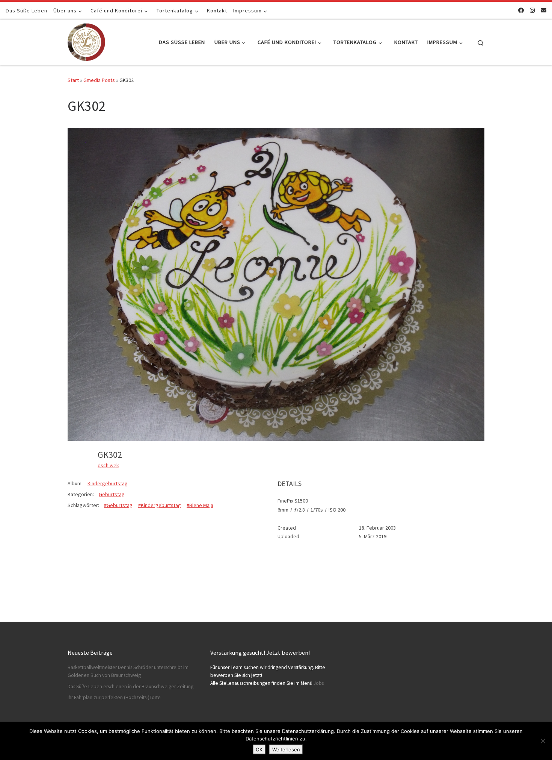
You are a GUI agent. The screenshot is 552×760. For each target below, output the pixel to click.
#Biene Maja (200, 505)
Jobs (319, 683)
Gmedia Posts (99, 80)
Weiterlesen (286, 749)
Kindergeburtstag (107, 483)
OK (259, 749)
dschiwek (108, 465)
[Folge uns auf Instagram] (532, 10)
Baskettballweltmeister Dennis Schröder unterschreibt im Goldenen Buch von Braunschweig (128, 671)
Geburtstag (112, 494)
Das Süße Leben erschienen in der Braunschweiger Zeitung (130, 686)
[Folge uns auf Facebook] (521, 10)
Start (73, 80)
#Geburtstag (118, 505)
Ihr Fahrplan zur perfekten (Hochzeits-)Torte (114, 697)
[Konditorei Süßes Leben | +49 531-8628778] (86, 40)
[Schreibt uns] (543, 10)
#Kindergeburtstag (159, 505)
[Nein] (542, 741)
